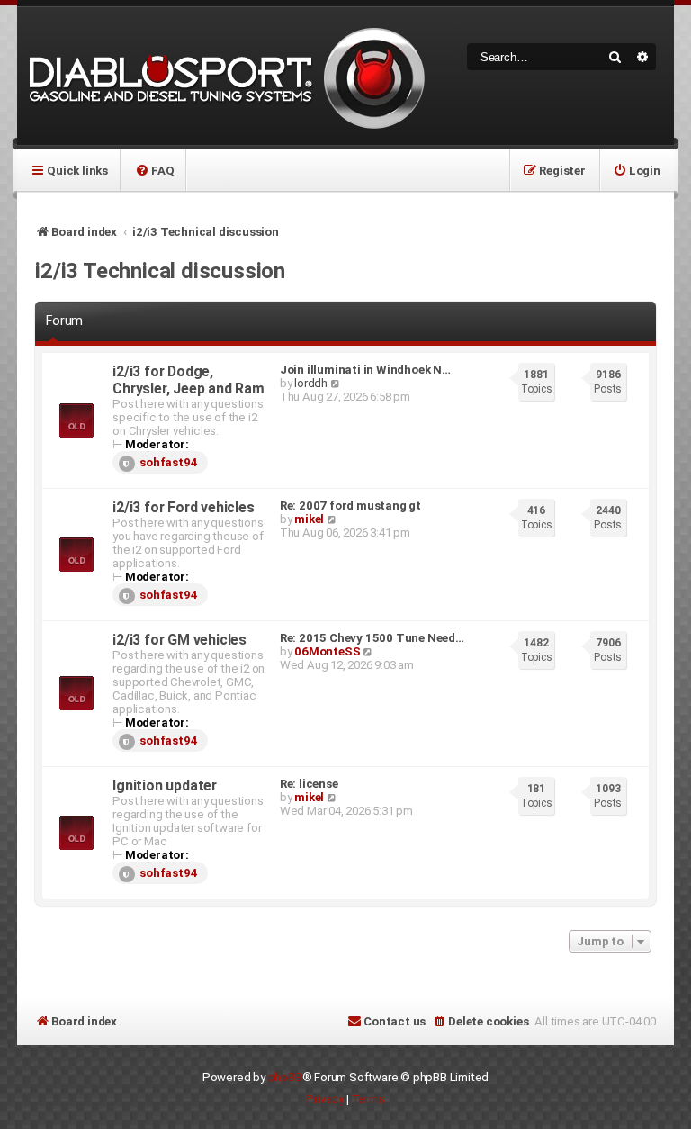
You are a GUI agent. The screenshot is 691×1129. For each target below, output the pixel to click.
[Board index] (224, 76)
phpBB (285, 1077)
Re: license (309, 783)
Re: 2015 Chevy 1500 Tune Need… (372, 638)
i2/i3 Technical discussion (160, 271)
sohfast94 (168, 462)
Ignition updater (164, 785)
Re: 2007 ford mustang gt (350, 505)
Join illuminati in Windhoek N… (365, 369)
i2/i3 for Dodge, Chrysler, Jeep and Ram (188, 380)
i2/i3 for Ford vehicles (183, 507)
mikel (309, 519)
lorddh (311, 383)
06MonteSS (327, 651)
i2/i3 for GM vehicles (179, 639)
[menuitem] (154, 170)
